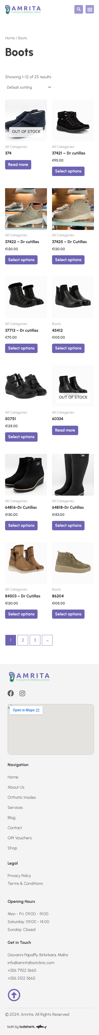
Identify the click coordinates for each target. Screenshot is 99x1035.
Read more (18, 164)
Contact (15, 827)
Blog (11, 817)
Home (10, 38)
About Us (16, 787)
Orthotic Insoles (22, 797)
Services (15, 807)
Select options (68, 171)
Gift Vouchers (20, 837)
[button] (78, 9)
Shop (12, 848)
